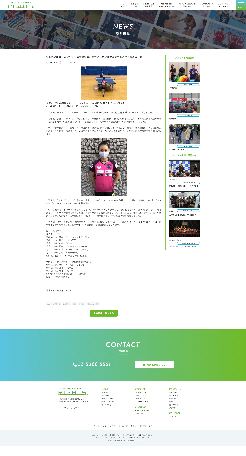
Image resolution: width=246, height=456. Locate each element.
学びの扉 (139, 413)
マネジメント (141, 392)
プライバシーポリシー (72, 408)
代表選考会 (66, 304)
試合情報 (105, 395)
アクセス (173, 408)
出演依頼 (173, 416)
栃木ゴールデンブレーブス (141, 426)
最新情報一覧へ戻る (104, 313)
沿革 (171, 402)
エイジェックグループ (118, 426)
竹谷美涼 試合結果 (93, 304)
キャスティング (142, 395)
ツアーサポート (142, 402)
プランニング (141, 398)
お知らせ (105, 392)
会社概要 (173, 392)
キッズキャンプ (100, 426)
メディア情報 (107, 398)
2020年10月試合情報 (53, 304)
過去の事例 (106, 405)
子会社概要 (174, 395)
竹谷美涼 (81, 304)
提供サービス (175, 405)
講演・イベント (108, 402)
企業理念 (173, 398)
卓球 (74, 304)
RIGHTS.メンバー (143, 410)
